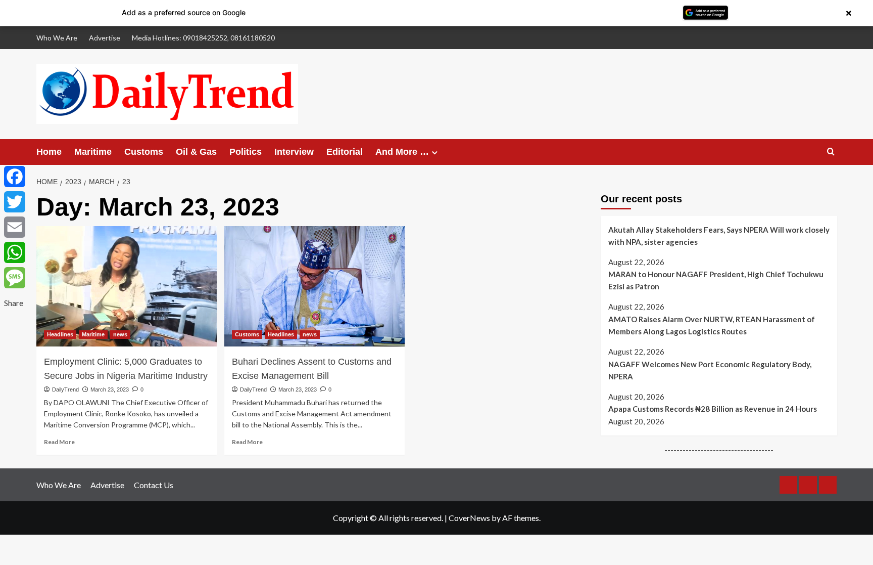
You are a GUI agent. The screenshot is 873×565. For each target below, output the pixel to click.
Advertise (104, 37)
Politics (245, 152)
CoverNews (469, 518)
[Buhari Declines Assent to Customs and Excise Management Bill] (314, 286)
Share (13, 303)
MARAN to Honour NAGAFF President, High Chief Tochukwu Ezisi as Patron (715, 280)
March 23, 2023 (109, 389)
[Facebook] (14, 176)
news (120, 334)
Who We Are (56, 37)
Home (49, 152)
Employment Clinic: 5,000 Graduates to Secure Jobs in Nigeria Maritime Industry (126, 369)
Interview (294, 152)
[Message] (14, 277)
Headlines (60, 334)
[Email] (14, 227)
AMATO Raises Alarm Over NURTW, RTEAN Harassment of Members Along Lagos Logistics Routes (711, 325)
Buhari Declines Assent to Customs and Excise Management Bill (312, 369)
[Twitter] (14, 201)
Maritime (93, 152)
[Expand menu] (435, 152)
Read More (59, 442)
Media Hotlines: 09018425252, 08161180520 (203, 37)
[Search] (831, 152)
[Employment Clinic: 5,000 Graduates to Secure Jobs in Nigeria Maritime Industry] (126, 286)
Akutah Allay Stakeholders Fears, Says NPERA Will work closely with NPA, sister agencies (719, 235)
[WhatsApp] (14, 252)
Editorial (344, 152)
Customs (143, 152)
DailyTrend (65, 389)
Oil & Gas (196, 152)
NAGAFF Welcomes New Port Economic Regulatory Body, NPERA (709, 370)
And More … (402, 152)
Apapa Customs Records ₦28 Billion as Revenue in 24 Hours (712, 408)
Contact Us (153, 485)
